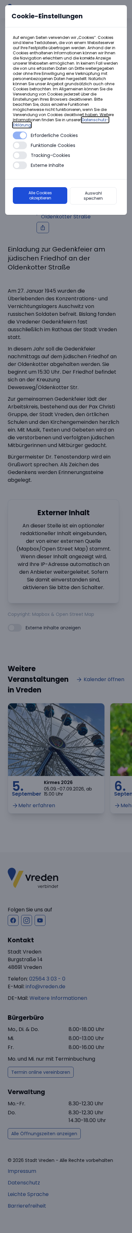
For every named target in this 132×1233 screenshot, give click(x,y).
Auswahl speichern (93, 195)
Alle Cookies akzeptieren (40, 195)
